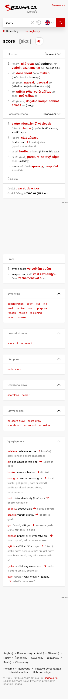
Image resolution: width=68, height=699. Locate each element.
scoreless (13, 394)
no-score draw (16, 420)
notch (31, 308)
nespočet (51, 166)
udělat (20, 91)
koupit (42, 101)
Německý (53, 653)
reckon (23, 312)
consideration (16, 303)
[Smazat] (32, 22)
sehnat (54, 101)
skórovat (27, 63)
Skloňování (49, 113)
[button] (34, 293)
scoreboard (14, 425)
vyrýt (37, 91)
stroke (22, 317)
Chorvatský (22, 662)
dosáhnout (24, 73)
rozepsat (42, 82)
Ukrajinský (53, 657)
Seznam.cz (58, 5)
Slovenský (37, 657)
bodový (12, 508)
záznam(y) (47, 274)
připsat (12, 535)
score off (13, 343)
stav (24, 137)
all (9, 461)
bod (10, 498)
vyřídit (11, 546)
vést (36, 274)
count (30, 303)
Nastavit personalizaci (48, 668)
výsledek (44, 123)
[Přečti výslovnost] (39, 41)
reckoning (36, 312)
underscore (14, 369)
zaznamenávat (28, 278)
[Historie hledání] (39, 22)
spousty (37, 166)
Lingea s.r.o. (51, 677)
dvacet (20, 188)
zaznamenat (31, 67)
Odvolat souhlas (18, 672)
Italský (40, 653)
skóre (16, 123)
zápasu (33, 137)
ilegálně (31, 101)
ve (29, 268)
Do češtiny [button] (12, 30)
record (11, 317)
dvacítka (33, 188)
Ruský (7, 657)
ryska (11, 566)
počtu (47, 268)
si (41, 278)
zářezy (46, 91)
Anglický (8, 653)
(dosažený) (29, 123)
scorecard (30, 425)
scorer (25, 394)
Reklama (8, 668)
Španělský (21, 657)
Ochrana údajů (42, 672)
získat (44, 73)
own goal (13, 478)
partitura (33, 156)
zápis (55, 156)
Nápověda (24, 668)
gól (9, 525)
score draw (34, 420)
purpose (42, 308)
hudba (24, 151)
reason (12, 312)
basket (11, 472)
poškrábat (26, 95)
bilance (26, 128)
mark (11, 308)
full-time (12, 451)
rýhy (29, 91)
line (45, 303)
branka (12, 514)
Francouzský (24, 653)
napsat (29, 82)
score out (26, 343)
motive (21, 308)
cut (38, 303)
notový (46, 156)
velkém (37, 268)
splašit (16, 105)
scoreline (44, 425)
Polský (7, 662)
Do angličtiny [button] (32, 30)
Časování (50, 54)
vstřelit (16, 67)
